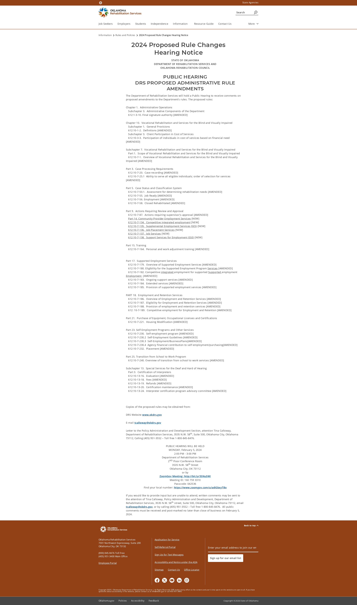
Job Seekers (106, 23)
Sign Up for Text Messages (169, 554)
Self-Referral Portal (165, 547)
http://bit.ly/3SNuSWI (185, 476)
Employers (124, 23)
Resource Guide (204, 23)
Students (140, 23)
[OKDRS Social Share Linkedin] (179, 580)
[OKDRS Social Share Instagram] (186, 580)
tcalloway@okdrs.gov (147, 422)
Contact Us (224, 23)
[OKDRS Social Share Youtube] (171, 580)
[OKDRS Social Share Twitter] (164, 580)
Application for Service (167, 539)
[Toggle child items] (257, 23)
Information (180, 23)
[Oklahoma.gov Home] (100, 2)
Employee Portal (108, 563)
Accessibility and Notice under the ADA (176, 562)
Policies (123, 600)
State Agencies (250, 2)
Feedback (154, 600)
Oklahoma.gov (106, 600)
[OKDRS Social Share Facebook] (157, 580)
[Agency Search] (255, 12)
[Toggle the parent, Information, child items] (188, 24)
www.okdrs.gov (152, 414)
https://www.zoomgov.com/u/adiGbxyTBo (200, 487)
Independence (159, 23)
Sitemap (159, 569)
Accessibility (137, 600)
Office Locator (191, 569)
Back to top (250, 526)
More (251, 23)
